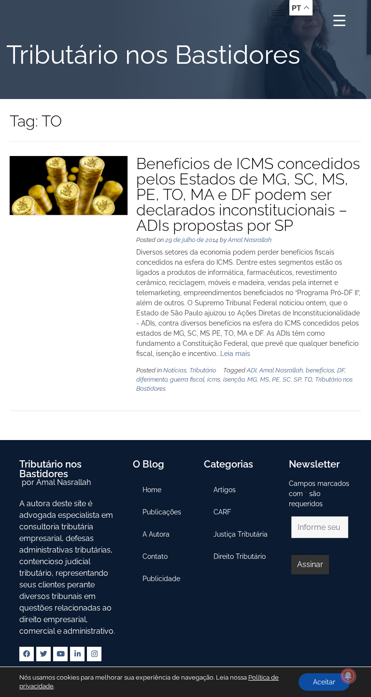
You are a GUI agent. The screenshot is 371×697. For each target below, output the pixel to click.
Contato (155, 556)
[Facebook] (26, 654)
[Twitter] (43, 654)
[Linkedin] (77, 654)
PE (276, 379)
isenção (233, 379)
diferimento (151, 379)
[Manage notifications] (348, 675)
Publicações (162, 512)
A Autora (156, 534)
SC (287, 379)
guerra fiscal (187, 379)
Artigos (225, 490)
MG (252, 379)
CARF (222, 512)
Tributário (202, 370)
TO (308, 379)
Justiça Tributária (241, 534)
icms (213, 379)
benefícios (320, 370)
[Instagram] (94, 654)
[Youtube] (60, 654)
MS (264, 379)
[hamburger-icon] (278, 13)
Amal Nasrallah (249, 239)
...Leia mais (233, 353)
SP (297, 379)
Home (152, 490)
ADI (252, 370)
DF (340, 370)
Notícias (174, 370)
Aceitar (324, 682)
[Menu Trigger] (339, 20)
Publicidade (161, 579)
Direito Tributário (240, 556)
